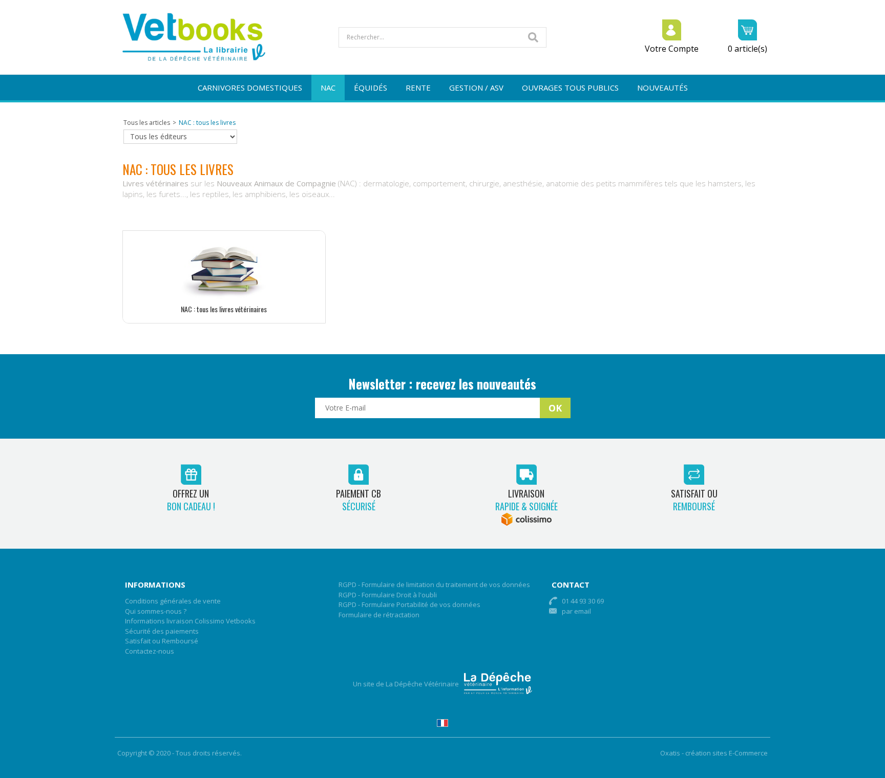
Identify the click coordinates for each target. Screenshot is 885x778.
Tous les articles (146, 122)
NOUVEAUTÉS (662, 87)
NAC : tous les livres (207, 122)
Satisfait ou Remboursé (161, 640)
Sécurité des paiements (162, 631)
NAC (328, 87)
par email (576, 611)
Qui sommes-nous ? (155, 611)
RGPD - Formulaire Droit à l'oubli (388, 594)
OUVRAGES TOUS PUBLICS (570, 87)
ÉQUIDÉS (370, 87)
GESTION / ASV (476, 87)
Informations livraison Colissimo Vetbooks (190, 620)
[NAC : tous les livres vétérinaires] (224, 298)
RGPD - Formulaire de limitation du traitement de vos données (434, 584)
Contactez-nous (149, 651)
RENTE (418, 87)
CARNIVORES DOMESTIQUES (250, 87)
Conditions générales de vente (173, 601)
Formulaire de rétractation (379, 614)
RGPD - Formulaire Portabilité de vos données (409, 604)
